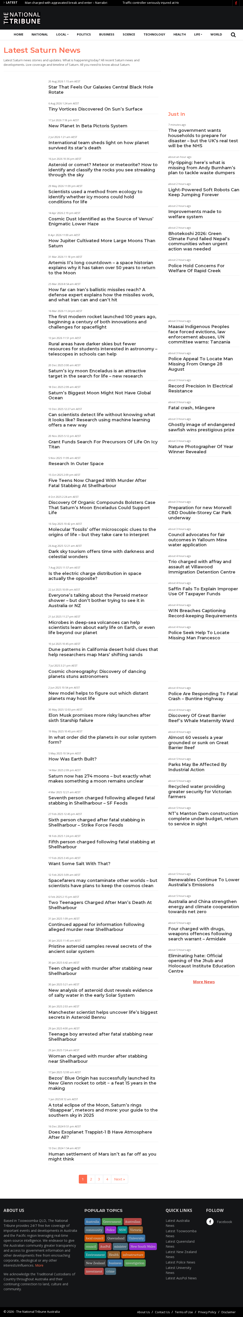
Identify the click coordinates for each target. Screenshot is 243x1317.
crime (110, 1271)
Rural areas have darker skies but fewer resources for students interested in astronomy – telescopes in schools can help (102, 349)
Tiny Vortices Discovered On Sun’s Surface (95, 109)
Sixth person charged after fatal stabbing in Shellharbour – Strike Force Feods (96, 822)
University (136, 1238)
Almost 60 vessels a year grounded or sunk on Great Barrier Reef (198, 742)
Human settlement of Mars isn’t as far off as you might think (102, 1157)
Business (106, 34)
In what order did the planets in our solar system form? (102, 740)
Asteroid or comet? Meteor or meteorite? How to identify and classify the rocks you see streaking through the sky (103, 170)
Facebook (224, 1221)
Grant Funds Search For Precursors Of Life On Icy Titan (103, 444)
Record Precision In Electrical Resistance (200, 388)
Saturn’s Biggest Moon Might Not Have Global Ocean (99, 395)
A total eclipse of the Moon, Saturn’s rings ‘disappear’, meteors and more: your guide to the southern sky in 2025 (103, 1110)
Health (179, 34)
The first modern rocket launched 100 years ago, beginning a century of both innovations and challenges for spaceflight (102, 321)
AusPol (105, 1246)
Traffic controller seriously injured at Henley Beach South (146, 2)
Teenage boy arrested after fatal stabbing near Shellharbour (100, 1037)
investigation (135, 1263)
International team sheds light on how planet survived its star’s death (98, 145)
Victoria (135, 1230)
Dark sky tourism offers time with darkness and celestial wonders (101, 554)
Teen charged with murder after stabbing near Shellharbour (100, 971)
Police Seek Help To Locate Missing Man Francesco (198, 635)
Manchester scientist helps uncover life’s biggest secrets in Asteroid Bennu (103, 1015)
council (91, 1246)
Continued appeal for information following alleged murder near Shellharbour (96, 927)
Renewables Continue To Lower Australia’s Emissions (203, 882)
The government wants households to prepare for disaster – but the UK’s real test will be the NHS (203, 138)
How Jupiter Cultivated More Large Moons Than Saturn (101, 243)
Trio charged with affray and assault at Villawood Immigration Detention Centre (201, 566)
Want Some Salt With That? (79, 863)
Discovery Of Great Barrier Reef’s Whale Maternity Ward (201, 718)
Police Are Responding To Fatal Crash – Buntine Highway (203, 696)
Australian (132, 1221)
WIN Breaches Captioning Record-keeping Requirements (202, 613)
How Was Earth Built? (72, 759)
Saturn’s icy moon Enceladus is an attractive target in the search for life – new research (97, 373)
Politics (84, 34)
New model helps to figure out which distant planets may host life (98, 696)
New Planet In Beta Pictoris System (87, 126)
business (115, 1263)
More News (204, 981)
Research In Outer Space (76, 463)
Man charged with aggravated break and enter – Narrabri (49, 2)
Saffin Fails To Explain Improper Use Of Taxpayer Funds (203, 591)
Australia (92, 1221)
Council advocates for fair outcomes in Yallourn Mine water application (197, 539)
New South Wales (143, 1246)
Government (112, 1221)
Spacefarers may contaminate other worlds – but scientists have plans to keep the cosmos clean (102, 883)
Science (129, 34)
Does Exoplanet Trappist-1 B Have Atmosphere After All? (100, 1135)
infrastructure (133, 1255)
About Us (143, 1312)
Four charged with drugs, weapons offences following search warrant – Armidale (200, 934)
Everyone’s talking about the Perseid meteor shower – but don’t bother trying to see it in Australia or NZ (98, 600)
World (216, 34)
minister (120, 1246)
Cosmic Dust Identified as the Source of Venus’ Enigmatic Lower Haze (101, 221)
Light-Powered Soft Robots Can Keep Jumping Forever (203, 192)
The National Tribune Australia (38, 1311)
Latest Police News (180, 1262)
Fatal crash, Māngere (191, 407)
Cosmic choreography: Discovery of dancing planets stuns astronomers (97, 674)
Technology (154, 34)
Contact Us (162, 1312)
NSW (122, 1230)
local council (94, 1238)
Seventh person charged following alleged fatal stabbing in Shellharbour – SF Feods (101, 800)
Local (61, 34)
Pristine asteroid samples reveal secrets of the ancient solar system (100, 949)
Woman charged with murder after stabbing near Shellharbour (97, 1059)
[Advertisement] (153, 17)
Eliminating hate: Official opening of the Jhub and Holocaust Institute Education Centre (201, 963)
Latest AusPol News (181, 1278)
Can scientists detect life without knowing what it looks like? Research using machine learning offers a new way (101, 419)
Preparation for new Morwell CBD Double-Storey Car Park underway (200, 513)
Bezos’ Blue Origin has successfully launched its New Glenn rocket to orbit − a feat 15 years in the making (102, 1083)
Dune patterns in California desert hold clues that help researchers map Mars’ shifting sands (103, 652)
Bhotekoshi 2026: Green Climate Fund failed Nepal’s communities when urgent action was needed (199, 241)
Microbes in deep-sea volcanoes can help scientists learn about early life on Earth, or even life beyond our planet (101, 627)
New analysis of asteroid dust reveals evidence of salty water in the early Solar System (100, 993)
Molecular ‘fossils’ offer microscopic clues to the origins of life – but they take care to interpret (102, 532)
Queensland (116, 1238)
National (40, 34)
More (39, 1265)
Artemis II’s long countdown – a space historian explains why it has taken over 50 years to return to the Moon (101, 268)
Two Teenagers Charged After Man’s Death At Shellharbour (100, 905)
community (94, 1230)
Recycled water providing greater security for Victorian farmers (200, 791)
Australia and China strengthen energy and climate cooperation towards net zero (203, 906)
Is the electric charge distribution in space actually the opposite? (94, 576)
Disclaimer (228, 1312)
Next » (119, 1179)
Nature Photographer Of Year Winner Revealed (200, 449)
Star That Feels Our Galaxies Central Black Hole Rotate (100, 90)
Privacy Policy (207, 1312)
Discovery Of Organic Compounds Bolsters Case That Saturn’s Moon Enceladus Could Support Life (101, 507)
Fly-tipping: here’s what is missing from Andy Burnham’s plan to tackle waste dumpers (201, 167)
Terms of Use (184, 1312)
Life (197, 34)
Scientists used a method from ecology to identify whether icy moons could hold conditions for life (95, 197)
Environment (95, 1255)
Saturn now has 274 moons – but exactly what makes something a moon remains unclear (99, 779)
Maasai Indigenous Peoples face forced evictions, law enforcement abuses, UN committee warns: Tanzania (199, 334)
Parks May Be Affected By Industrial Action (197, 767)
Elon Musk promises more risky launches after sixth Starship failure (99, 718)
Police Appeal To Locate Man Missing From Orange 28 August (200, 364)
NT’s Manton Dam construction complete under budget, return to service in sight (203, 818)
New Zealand (95, 1263)
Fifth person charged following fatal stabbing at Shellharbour (101, 844)
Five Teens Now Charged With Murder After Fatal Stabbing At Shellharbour (97, 483)
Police (110, 1230)
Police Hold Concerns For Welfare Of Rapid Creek (196, 268)
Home (18, 34)
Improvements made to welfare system (194, 214)
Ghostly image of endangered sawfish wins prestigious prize (201, 427)
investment (94, 1271)
